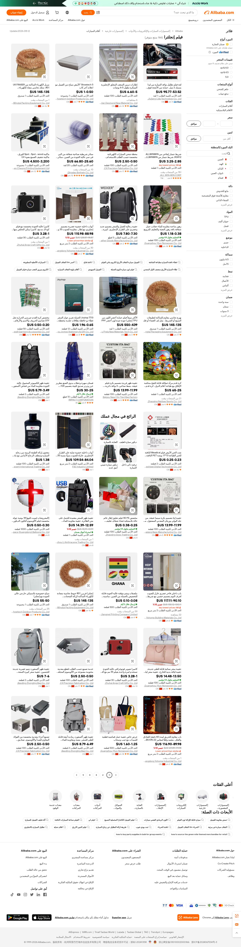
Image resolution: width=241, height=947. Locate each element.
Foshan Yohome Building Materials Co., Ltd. (162, 617)
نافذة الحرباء (163, 827)
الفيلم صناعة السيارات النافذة (67, 820)
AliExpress (74, 932)
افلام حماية (58, 827)
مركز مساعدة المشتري (83, 857)
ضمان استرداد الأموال (177, 863)
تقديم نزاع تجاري (86, 869)
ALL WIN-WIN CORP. (170, 175)
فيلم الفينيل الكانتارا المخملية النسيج (119, 820)
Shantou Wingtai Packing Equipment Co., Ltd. (30, 103)
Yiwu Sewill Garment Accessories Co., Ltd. (30, 331)
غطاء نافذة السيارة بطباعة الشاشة (163, 262)
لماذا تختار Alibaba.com (223, 857)
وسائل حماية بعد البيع (178, 876)
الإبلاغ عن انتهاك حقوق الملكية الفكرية (76, 882)
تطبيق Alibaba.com (65, 917)
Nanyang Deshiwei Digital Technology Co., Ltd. (162, 466)
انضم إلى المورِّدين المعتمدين (33, 876)
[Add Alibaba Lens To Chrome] (188, 917)
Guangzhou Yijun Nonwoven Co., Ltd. (162, 243)
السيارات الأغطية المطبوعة (34, 262)
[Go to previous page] (116, 775)
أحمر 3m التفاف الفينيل (64, 262)
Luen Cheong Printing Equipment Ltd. (30, 168)
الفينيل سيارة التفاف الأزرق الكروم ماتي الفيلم (120, 262)
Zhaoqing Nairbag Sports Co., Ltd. (164, 401)
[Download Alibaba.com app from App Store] (42, 917)
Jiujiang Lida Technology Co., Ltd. (164, 98)
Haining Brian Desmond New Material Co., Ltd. (118, 103)
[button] (98, 12)
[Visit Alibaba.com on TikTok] (12, 895)
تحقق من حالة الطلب (37, 869)
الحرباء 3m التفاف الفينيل (188, 827)
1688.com (87, 932)
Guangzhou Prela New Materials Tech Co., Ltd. (118, 331)
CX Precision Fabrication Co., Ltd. (120, 168)
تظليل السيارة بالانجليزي (34, 827)
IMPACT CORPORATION (81, 399)
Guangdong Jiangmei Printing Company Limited (118, 614)
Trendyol (155, 932)
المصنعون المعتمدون (131, 857)
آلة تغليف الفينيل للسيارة (35, 820)
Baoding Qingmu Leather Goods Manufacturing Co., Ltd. (118, 240)
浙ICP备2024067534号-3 (204, 942)
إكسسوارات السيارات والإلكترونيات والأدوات (149, 31)
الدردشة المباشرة (85, 863)
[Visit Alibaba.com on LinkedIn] (38, 895)
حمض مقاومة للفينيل (218, 820)
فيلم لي (92, 820)
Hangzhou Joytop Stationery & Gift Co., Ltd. (74, 331)
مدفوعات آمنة (181, 857)
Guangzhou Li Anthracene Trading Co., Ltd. (74, 542)
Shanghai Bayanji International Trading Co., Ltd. (30, 466)
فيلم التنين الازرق (79, 827)
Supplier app (119, 917)
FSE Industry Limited (82, 466)
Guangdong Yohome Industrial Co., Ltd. (74, 250)
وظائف (231, 876)
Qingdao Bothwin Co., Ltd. (80, 172)
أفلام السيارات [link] (93, 31)
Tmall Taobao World (104, 932)
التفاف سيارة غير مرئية (217, 827)
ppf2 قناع (88, 262)
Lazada (120, 932)
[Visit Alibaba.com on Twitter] (32, 895)
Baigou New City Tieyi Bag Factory (120, 397)
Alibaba (179, 31)
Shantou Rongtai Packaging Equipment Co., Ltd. (162, 331)
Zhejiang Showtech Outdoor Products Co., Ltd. (74, 98)
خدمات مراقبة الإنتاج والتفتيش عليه (171, 882)
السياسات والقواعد (179, 888)
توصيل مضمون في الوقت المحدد (172, 869)
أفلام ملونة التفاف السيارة (68, 269)
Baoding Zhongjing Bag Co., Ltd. (33, 397)
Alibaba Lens (222, 917)
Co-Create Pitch (226, 863)
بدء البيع (43, 863)
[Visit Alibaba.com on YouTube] (19, 895)
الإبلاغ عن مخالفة (86, 888)
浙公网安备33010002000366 (174, 942)
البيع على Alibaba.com (36, 857)
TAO (146, 932)
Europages (168, 932)
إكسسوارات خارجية (114, 31)
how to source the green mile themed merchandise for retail (199, 834)
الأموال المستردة (86, 876)
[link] (236, 916)
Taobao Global (134, 932)
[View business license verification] (150, 942)
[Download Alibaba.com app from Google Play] (18, 917)
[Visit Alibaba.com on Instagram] (25, 895)
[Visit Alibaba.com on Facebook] (45, 895)
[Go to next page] (77, 775)
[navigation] (209, 403)
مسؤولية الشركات (225, 869)
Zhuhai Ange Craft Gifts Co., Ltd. (33, 244)
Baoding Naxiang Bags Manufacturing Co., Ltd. (162, 532)
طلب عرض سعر (133, 863)
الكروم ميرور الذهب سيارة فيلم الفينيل (32, 269)
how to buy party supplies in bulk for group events (139, 834)
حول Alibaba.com (225, 850)
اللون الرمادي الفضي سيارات (156, 820)
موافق (194, 123)
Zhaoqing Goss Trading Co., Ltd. (121, 534)
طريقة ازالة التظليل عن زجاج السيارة (111, 827)
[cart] (56, 13)
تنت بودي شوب (142, 827)
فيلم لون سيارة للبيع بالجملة (122, 269)
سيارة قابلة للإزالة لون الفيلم (189, 820)
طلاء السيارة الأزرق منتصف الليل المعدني (160, 269)
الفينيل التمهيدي (94, 269)
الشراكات (42, 882)
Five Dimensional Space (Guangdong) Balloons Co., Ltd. (30, 532)
